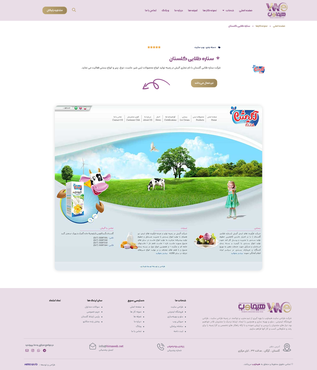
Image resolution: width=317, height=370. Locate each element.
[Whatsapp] (38, 350)
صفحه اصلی (279, 26)
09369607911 (175, 347)
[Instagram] (32, 350)
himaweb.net (111, 346)
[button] (74, 10)
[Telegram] (44, 350)
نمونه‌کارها (261, 26)
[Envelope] (27, 350)
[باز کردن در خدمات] (223, 10)
